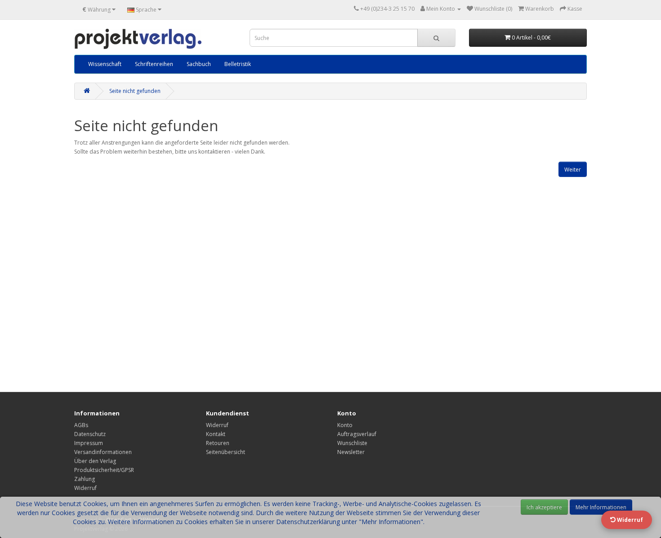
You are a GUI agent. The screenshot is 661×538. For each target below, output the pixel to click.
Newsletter (351, 452)
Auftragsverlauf (356, 434)
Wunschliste (352, 443)
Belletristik (237, 64)
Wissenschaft (104, 64)
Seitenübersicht (225, 452)
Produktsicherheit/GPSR (104, 470)
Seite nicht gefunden (135, 91)
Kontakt (215, 434)
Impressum (88, 443)
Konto (345, 425)
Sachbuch (199, 64)
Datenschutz (90, 434)
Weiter (572, 169)
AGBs (81, 425)
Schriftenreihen (154, 64)
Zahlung (84, 479)
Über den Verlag (95, 461)
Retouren (217, 443)
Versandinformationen (103, 452)
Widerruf (85, 488)
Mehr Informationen (601, 507)
